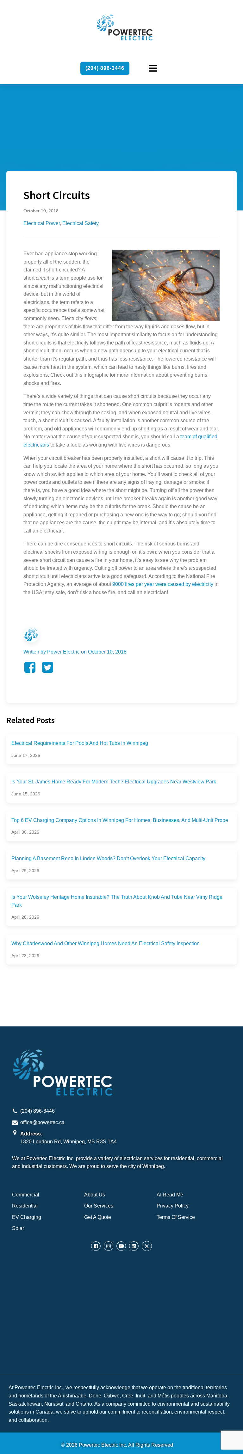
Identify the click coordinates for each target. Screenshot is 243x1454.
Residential (25, 1205)
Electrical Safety (80, 223)
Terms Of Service (176, 1217)
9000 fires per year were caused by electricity (162, 584)
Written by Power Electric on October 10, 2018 (75, 651)
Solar (18, 1228)
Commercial (25, 1194)
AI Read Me (170, 1194)
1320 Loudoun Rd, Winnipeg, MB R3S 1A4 (68, 1141)
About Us (94, 1194)
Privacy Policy (173, 1205)
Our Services (98, 1205)
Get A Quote (97, 1217)
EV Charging (26, 1217)
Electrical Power (41, 223)
